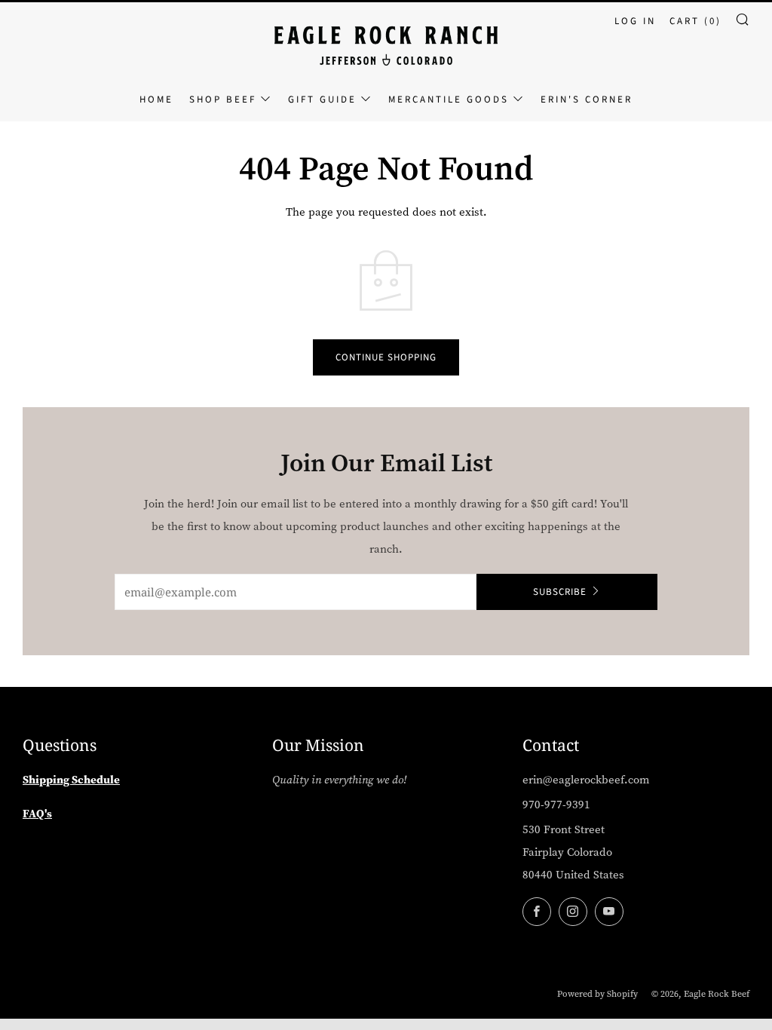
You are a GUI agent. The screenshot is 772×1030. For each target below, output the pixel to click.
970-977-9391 (556, 804)
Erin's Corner (587, 99)
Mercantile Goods (448, 99)
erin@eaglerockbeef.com (586, 779)
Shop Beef (222, 99)
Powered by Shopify (597, 994)
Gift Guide (322, 99)
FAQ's (37, 813)
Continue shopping (386, 357)
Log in (635, 21)
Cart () (695, 21)
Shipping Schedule (71, 779)
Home (156, 99)
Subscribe (560, 592)
